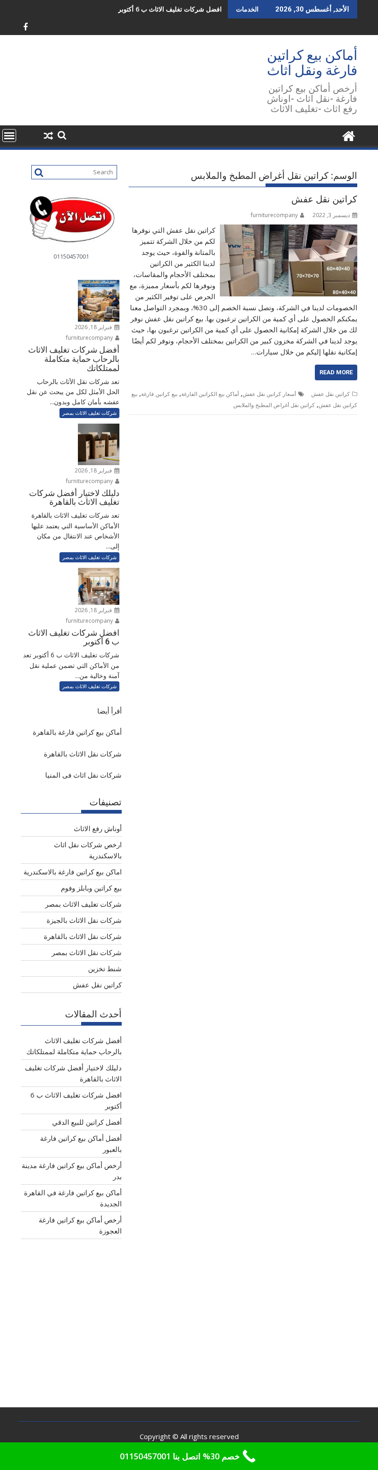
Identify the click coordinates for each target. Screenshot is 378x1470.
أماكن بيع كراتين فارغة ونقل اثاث (312, 62)
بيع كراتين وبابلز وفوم (91, 887)
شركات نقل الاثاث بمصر (87, 952)
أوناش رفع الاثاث (98, 828)
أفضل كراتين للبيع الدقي (87, 1122)
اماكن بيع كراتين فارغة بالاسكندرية (73, 871)
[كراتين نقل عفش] (288, 230)
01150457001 (71, 256)
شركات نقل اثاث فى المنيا (83, 774)
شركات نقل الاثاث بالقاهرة (83, 753)
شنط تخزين (105, 968)
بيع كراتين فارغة (159, 394)
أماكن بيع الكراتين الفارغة (210, 394)
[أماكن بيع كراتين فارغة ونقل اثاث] (348, 135)
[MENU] (9, 135)
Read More (336, 372)
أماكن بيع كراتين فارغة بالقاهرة (77, 732)
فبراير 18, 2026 (94, 327)
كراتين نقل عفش (324, 199)
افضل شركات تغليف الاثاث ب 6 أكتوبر (170, 9)
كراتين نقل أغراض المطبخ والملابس (274, 405)
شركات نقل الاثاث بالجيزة (84, 920)
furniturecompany (274, 215)
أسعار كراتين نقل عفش (269, 394)
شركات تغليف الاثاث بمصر (89, 412)
